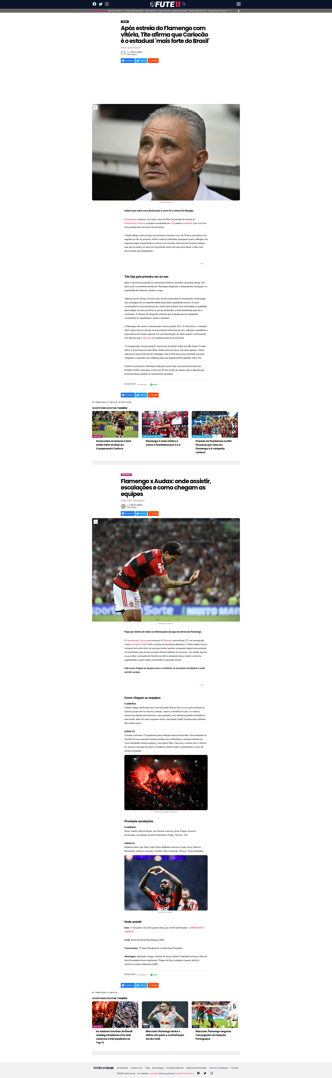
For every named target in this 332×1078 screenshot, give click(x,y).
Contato (234, 1068)
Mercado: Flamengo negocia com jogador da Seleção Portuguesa (213, 1035)
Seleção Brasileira (179, 11)
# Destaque (125, 402)
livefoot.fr (189, 1073)
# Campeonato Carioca (104, 402)
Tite (173, 223)
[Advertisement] (166, 84)
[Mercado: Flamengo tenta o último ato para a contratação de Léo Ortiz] (165, 1014)
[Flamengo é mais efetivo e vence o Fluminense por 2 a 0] (165, 424)
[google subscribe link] (142, 384)
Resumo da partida (152, 436)
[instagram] (211, 1073)
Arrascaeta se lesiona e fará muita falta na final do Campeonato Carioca (113, 444)
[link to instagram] (107, 5)
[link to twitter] (100, 5)
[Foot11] (165, 4)
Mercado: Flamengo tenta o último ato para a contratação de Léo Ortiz (165, 1035)
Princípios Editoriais (175, 1068)
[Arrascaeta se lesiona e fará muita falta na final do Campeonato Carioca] (115, 424)
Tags (147, 1068)
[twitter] (205, 1073)
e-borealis (153, 1073)
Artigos (98, 436)
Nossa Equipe (158, 1068)
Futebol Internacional (198, 11)
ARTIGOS (126, 474)
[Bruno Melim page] (123, 53)
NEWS (124, 21)
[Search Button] (184, 4)
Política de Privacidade (196, 1068)
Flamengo (131, 219)
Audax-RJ (188, 223)
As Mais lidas (122, 1068)
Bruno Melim (137, 52)
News (145, 1026)
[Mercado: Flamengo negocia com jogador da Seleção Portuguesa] (215, 1014)
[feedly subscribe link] (154, 384)
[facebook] (198, 1073)
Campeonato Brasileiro (134, 11)
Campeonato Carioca (217, 11)
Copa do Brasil (164, 11)
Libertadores (151, 11)
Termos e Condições (218, 1068)
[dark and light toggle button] (239, 10)
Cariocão (147, 338)
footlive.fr (179, 1073)
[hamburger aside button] (238, 4)
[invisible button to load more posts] (93, 1061)
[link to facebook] (94, 5)
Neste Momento (98, 11)
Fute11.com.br (137, 1068)
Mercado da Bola (115, 11)
